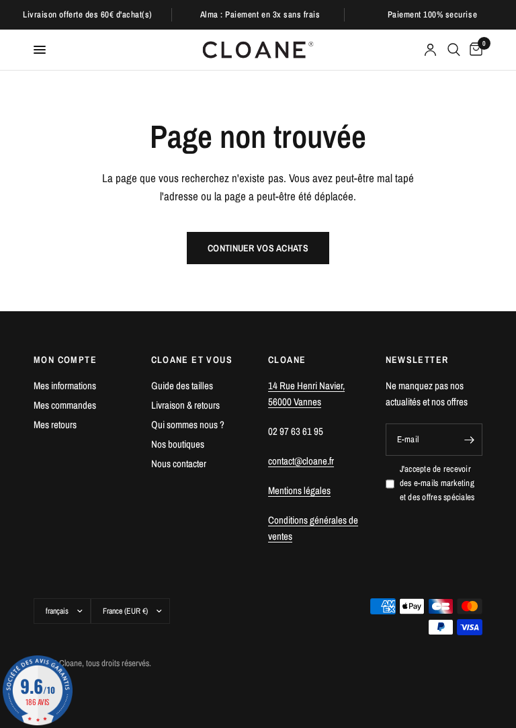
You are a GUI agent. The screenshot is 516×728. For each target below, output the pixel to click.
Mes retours (55, 424)
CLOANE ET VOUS (192, 359)
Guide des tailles (182, 385)
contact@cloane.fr (301, 461)
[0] (473, 50)
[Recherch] (454, 50)
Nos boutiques (177, 444)
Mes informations (65, 385)
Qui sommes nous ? (187, 424)
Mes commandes (65, 405)
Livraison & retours (185, 405)
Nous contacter (178, 463)
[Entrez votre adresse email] (469, 439)
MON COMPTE (65, 359)
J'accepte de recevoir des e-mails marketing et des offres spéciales (437, 483)
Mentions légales (299, 490)
